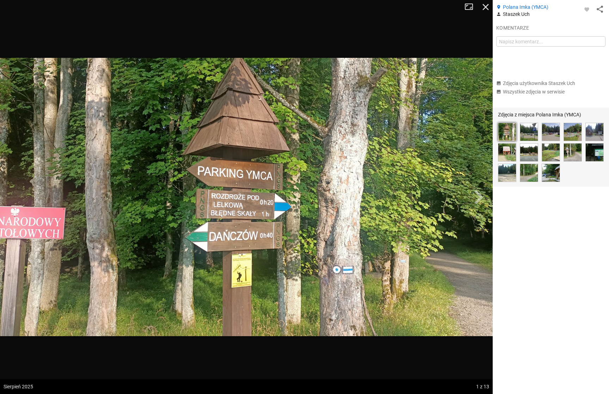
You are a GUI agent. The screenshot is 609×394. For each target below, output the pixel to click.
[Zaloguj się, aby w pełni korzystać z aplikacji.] (586, 9)
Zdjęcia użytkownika (539, 83)
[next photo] (479, 197)
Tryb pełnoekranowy (472, 7)
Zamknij (486, 7)
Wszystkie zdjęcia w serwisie (534, 92)
